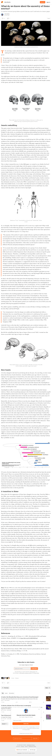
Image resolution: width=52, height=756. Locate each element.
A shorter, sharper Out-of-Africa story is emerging (16, 705)
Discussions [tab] (11, 693)
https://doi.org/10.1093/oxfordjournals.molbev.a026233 (17, 645)
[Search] (49, 693)
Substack (19, 753)
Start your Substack (22, 749)
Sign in (48, 2)
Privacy (22, 746)
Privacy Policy (32, 726)
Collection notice (32, 746)
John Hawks (6, 700)
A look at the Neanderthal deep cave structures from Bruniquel (19, 697)
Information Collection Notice (33, 728)
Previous (6, 687)
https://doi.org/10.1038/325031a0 (29, 638)
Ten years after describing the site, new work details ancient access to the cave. (19, 698)
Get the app (32, 749)
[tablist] (8, 693)
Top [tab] (2, 693)
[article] (26, 699)
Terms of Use (15, 728)
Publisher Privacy (31, 745)
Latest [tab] (6, 693)
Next (46, 687)
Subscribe (42, 2)
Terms (26, 746)
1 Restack (17, 678)
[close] (39, 709)
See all (3, 723)
